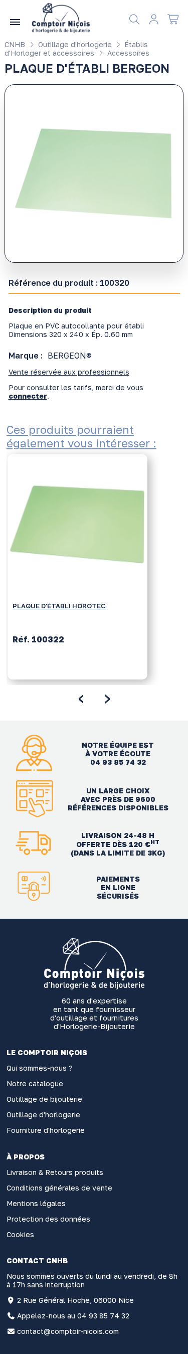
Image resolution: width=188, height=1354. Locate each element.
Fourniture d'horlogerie (46, 1130)
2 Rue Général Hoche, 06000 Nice (75, 1300)
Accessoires (127, 53)
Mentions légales (36, 1203)
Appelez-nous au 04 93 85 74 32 (73, 1315)
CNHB (15, 44)
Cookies (20, 1234)
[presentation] (81, 697)
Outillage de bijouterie (44, 1099)
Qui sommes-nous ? (40, 1068)
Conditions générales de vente (59, 1187)
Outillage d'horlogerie (74, 44)
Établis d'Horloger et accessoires (76, 48)
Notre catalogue (35, 1083)
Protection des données (48, 1219)
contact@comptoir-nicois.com (68, 1331)
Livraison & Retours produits (55, 1172)
